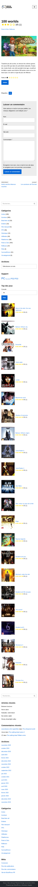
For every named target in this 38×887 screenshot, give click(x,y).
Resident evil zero (20, 556)
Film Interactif (5, 227)
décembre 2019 (6, 799)
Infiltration (4, 236)
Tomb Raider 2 (19, 468)
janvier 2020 (5, 796)
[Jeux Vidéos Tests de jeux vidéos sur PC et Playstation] (6, 6)
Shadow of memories (21, 415)
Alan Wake (18, 486)
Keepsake (18, 662)
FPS (2, 230)
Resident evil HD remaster (23, 592)
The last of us (19, 680)
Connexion (4, 863)
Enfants (3, 223)
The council (18, 609)
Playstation (7, 278)
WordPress (17, 885)
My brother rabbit (6, 716)
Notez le (3, 77)
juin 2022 (4, 773)
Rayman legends (20, 539)
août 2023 (4, 754)
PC (10, 93)
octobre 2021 (5, 777)
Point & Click (5, 29)
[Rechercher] (34, 203)
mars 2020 (4, 789)
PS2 (12, 279)
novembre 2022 (6, 764)
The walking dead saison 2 (17, 732)
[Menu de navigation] (34, 6)
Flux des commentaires (8, 869)
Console (3, 289)
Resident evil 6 (19, 627)
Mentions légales (27, 885)
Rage (17, 521)
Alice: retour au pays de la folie (24, 503)
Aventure (4, 217)
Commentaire (7, 139)
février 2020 (4, 792)
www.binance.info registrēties (10, 729)
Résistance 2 (19, 645)
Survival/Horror (6, 252)
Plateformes (5, 239)
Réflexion (12, 29)
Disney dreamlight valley (8, 719)
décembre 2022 (6, 761)
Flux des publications (7, 866)
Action (3, 214)
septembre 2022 (6, 770)
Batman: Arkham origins (22, 433)
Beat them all (5, 220)
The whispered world (29, 729)
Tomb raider (19, 362)
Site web (5, 132)
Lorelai (17, 380)
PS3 (16, 279)
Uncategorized (5, 255)
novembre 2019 (6, 802)
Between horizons (6, 706)
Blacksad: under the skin (22, 574)
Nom (4, 116)
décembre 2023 (6, 751)
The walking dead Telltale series (16, 735)
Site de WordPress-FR (8, 872)
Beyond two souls (20, 397)
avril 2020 (4, 786)
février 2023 (4, 758)
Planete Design (20, 883)
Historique (4, 233)
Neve (4, 883)
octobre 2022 (5, 767)
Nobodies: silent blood (8, 713)
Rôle (2, 249)
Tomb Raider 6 (19, 450)
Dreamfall (18, 344)
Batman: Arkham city (21, 327)
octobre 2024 (5, 748)
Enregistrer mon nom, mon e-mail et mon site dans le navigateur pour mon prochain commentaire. (18, 166)
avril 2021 (4, 780)
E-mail (5, 124)
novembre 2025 (6, 745)
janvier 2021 (5, 783)
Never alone (5, 709)
